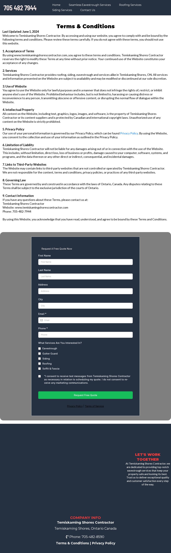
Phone (43, 328)
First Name (44, 255)
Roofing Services (130, 5)
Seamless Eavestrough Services (90, 5)
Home (56, 5)
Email (42, 313)
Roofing (47, 363)
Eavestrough (49, 348)
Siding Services (62, 10)
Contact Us (87, 10)
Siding (46, 358)
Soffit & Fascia (50, 368)
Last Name (44, 270)
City (40, 299)
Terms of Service (94, 406)
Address (43, 284)
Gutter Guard (50, 353)
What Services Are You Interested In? (60, 342)
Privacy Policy (129, 133)
